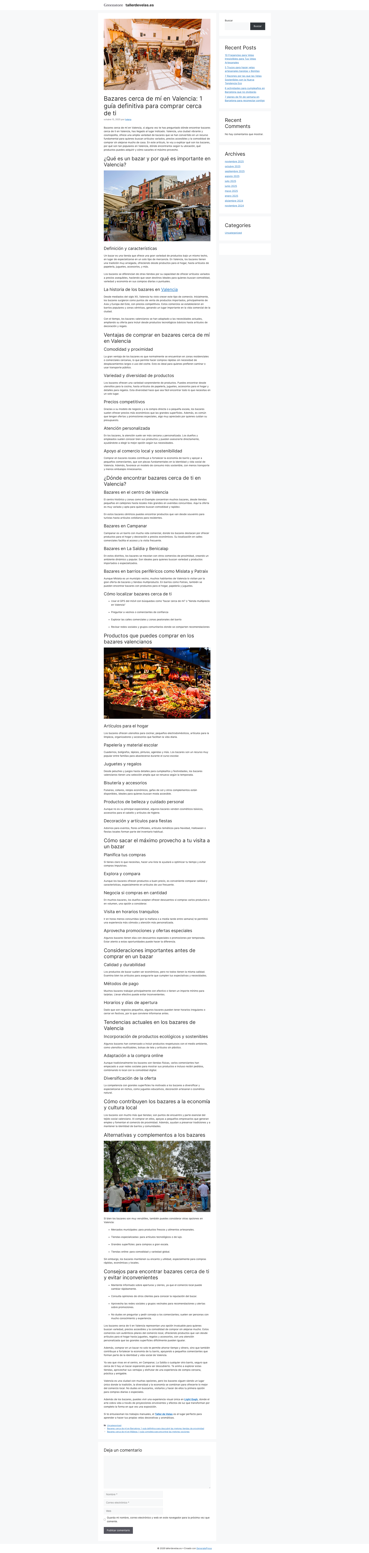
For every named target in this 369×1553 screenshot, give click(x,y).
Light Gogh (191, 1399)
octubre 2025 (232, 166)
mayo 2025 (231, 191)
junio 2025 (231, 186)
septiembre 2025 (235, 171)
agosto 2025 (232, 176)
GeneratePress (204, 1548)
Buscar (229, 20)
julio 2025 (230, 181)
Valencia (169, 289)
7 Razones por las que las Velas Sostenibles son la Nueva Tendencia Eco (243, 80)
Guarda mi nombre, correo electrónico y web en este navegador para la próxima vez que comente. (158, 1519)
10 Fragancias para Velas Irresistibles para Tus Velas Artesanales (240, 59)
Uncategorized (114, 1425)
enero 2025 (231, 195)
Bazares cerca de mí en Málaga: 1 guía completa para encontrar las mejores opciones (148, 1431)
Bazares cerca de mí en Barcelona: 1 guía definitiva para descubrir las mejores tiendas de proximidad (155, 1428)
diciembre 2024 (234, 200)
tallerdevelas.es (140, 5)
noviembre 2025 (234, 161)
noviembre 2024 (234, 205)
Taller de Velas (164, 1414)
